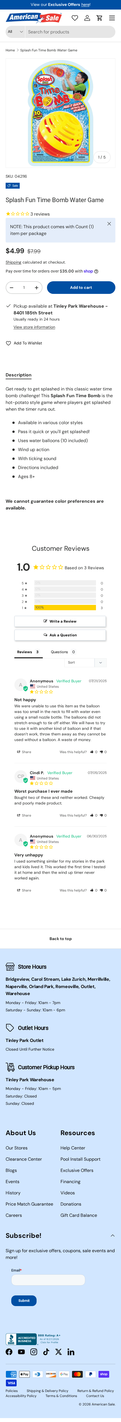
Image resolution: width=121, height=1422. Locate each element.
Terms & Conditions (61, 1396)
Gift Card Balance (78, 1215)
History (13, 1193)
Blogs (11, 1170)
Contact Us (95, 1396)
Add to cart (81, 287)
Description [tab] (19, 375)
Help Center (72, 1148)
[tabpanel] (60, 448)
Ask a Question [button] (63, 635)
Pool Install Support (80, 1159)
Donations (70, 1204)
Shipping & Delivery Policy (47, 1391)
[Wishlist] (75, 18)
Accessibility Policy (21, 1396)
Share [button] (26, 752)
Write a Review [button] (63, 621)
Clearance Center (24, 1159)
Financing (70, 1182)
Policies (12, 1391)
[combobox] (60, 32)
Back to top (61, 938)
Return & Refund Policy (95, 1391)
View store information (34, 327)
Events (12, 1182)
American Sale (103, 1404)
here (85, 4)
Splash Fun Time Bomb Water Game (48, 50)
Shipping (13, 262)
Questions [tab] (59, 652)
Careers (14, 1215)
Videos (67, 1193)
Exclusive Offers (76, 1170)
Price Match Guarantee (29, 1204)
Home (10, 50)
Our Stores (17, 1148)
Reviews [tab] (24, 652)
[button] (99, 18)
